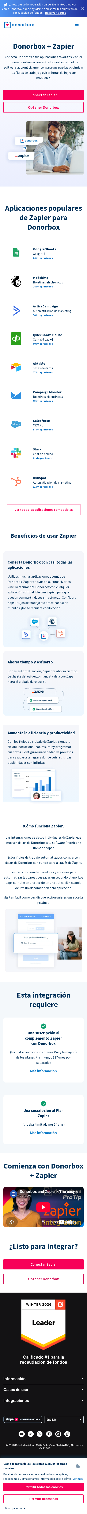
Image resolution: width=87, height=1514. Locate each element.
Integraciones (16, 1400)
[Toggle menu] (77, 25)
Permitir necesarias (43, 1499)
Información (14, 1378)
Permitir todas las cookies (43, 1487)
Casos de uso (15, 1389)
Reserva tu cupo (55, 13)
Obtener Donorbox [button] (43, 107)
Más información (43, 1070)
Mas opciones (14, 1508)
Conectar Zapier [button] (43, 95)
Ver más (78, 1479)
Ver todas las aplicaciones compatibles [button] (44, 509)
